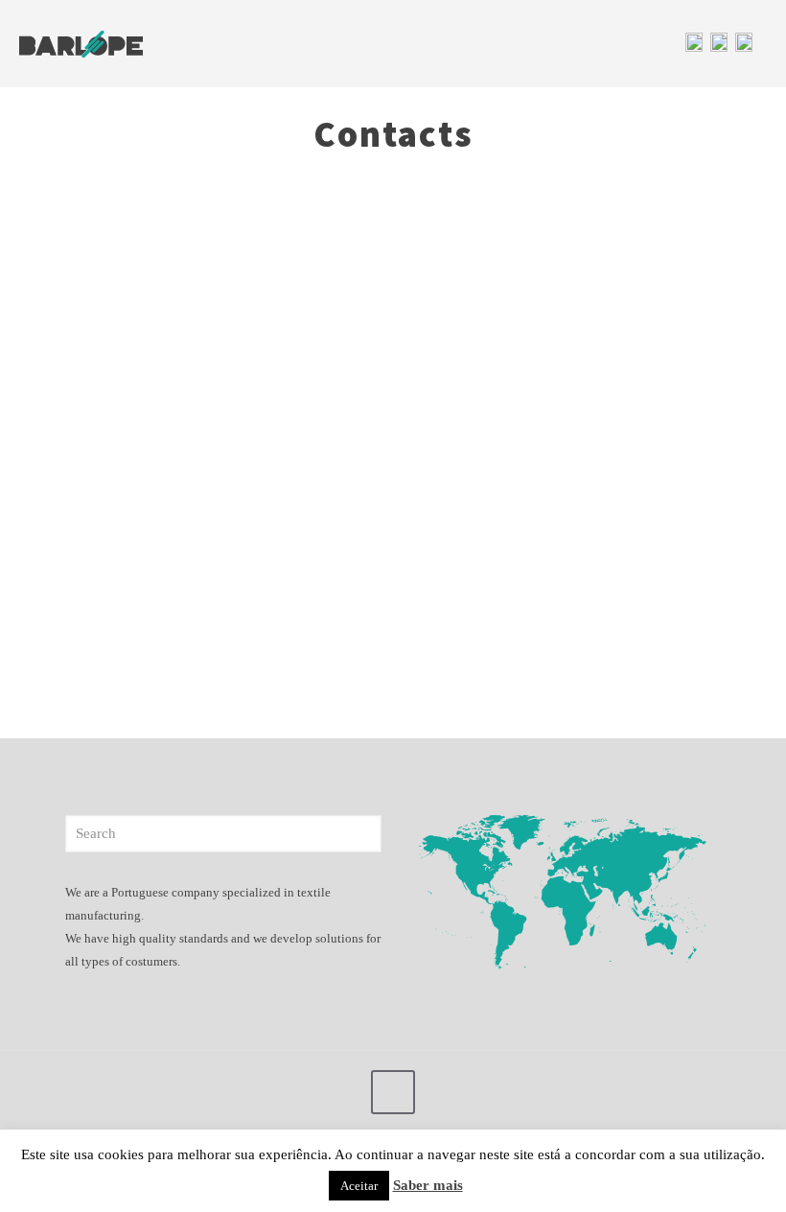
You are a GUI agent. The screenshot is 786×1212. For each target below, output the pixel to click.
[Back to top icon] (393, 1092)
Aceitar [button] (359, 1185)
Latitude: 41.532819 (137, 536)
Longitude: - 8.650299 (143, 565)
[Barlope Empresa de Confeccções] (81, 43)
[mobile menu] (621, 43)
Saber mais (428, 1185)
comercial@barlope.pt (142, 477)
